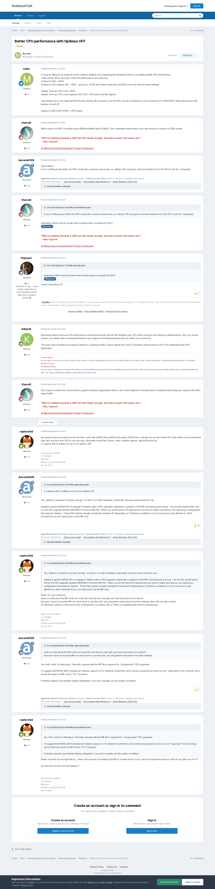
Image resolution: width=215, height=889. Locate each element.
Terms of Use (27, 885)
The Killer (45, 302)
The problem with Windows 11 (96, 181)
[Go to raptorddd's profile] (26, 441)
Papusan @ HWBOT (75, 311)
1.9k (28, 148)
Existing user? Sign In (175, 6)
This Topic (188, 15)
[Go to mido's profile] (18, 55)
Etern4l (26, 122)
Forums (16, 23)
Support (42, 15)
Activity (30, 15)
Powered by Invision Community (107, 873)
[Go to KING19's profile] (26, 339)
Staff (49, 23)
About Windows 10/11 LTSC (125, 181)
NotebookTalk (22, 6)
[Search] (200, 15)
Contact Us (111, 867)
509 (28, 457)
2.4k (28, 185)
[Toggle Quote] (45, 207)
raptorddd (26, 431)
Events (28, 23)
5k (27, 283)
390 (28, 354)
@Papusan (47, 226)
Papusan (26, 257)
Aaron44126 (26, 160)
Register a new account (63, 831)
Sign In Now (152, 831)
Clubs (38, 23)
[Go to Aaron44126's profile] (26, 170)
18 (28, 94)
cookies (30, 882)
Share (173, 55)
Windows (48, 57)
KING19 (26, 329)
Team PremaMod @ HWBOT (95, 311)
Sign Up (196, 6)
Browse (18, 15)
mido (28, 53)
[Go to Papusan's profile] (26, 268)
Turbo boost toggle (72, 181)
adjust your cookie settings (100, 882)
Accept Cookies (170, 882)
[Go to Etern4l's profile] (26, 133)
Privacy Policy (97, 867)
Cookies (124, 867)
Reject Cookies (192, 882)
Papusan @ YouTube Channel (116, 311)
